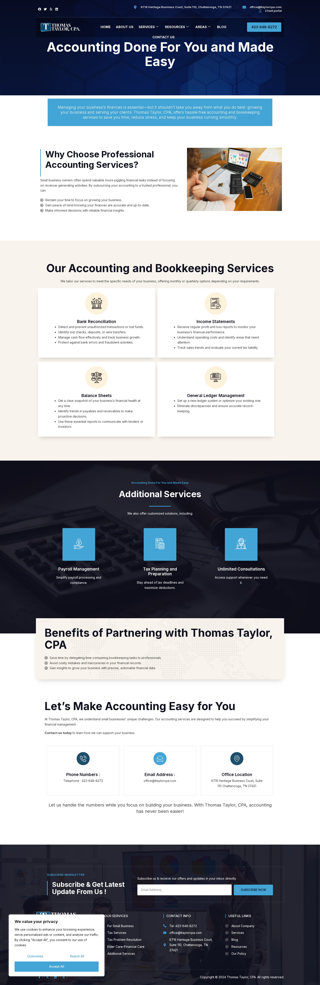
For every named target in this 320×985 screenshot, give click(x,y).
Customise (35, 956)
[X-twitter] (47, 977)
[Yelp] (50, 9)
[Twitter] (45, 9)
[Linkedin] (56, 9)
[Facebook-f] (39, 977)
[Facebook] (39, 9)
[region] (56, 945)
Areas (201, 27)
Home (106, 27)
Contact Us (163, 37)
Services (147, 27)
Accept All (56, 966)
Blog (221, 27)
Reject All (77, 956)
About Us (124, 27)
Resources (175, 27)
